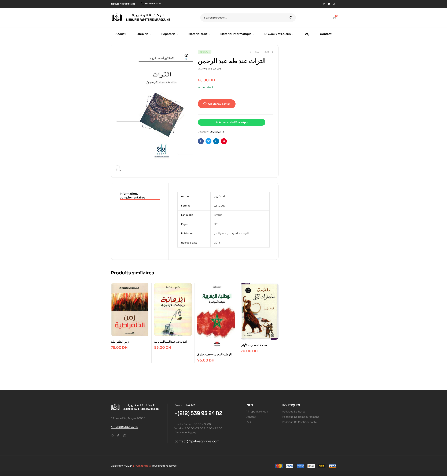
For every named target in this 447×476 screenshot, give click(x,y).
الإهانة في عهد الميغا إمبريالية (170, 342)
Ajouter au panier (219, 103)
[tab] (140, 196)
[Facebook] (329, 4)
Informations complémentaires (132, 195)
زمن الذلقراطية (120, 342)
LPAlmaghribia (142, 465)
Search (291, 17)
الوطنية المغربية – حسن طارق (214, 354)
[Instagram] (334, 4)
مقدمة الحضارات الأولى (254, 345)
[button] (186, 57)
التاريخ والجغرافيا (217, 131)
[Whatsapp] (323, 4)
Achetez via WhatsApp (233, 122)
